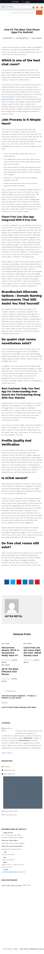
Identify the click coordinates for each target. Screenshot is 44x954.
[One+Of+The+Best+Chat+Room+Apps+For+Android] (12, 582)
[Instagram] (22, 822)
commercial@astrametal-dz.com (13, 872)
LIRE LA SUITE (7, 753)
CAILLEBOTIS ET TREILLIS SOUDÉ (16, 781)
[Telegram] (25, 822)
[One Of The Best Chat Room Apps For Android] (6, 582)
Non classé (36, 38)
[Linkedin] (15, 822)
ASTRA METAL (22, 38)
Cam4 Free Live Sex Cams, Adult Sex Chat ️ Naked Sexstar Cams (32, 651)
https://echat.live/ (8, 99)
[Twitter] (5, 822)
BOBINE (7, 778)
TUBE (6, 807)
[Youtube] (12, 822)
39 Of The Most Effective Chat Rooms (10, 671)
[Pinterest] (18, 822)
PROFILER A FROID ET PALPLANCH (17, 796)
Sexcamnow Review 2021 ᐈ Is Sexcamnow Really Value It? (10, 651)
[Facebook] (2, 822)
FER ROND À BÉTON (11, 789)
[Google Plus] (8, 822)
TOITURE (7, 800)
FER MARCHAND (10, 785)
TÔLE (6, 803)
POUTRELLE (8, 792)
